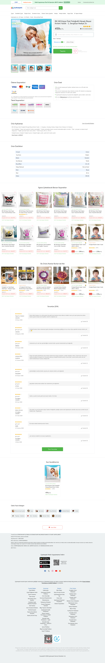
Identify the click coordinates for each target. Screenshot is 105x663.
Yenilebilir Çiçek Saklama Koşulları (32, 602)
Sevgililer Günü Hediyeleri (73, 591)
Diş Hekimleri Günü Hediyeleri (73, 624)
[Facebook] (45, 571)
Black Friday (73, 608)
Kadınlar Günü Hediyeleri (72, 594)
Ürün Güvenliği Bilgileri (88, 123)
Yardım (79, 2)
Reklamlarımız (45, 600)
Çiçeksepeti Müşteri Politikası (46, 593)
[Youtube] (56, 571)
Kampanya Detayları (46, 602)
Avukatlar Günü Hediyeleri (73, 613)
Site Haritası (32, 605)
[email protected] (24, 536)
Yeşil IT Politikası (46, 631)
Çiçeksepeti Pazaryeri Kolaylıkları (59, 600)
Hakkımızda (45, 590)
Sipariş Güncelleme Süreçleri (32, 612)
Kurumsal (45, 588)
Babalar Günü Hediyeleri (73, 601)
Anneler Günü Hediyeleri (72, 598)
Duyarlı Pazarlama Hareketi (45, 605)
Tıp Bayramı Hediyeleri (72, 610)
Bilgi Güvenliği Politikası (46, 629)
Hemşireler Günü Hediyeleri (73, 617)
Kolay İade (59, 598)
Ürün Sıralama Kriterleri (32, 608)
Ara (61, 8)
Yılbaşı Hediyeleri (73, 606)
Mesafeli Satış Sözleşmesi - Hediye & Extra (45, 623)
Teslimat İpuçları (32, 610)
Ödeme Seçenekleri (59, 603)
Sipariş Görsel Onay (32, 615)
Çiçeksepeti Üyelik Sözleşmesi (45, 610)
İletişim (59, 588)
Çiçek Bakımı (32, 590)
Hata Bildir (53, 527)
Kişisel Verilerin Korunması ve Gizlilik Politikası (46, 615)
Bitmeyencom (57, 42)
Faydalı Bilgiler (32, 588)
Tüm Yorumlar (52, 449)
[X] (49, 571)
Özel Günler (32, 596)
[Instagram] (52, 571)
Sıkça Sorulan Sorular (59, 592)
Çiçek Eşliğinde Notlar (32, 592)
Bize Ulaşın (59, 590)
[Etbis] (48, 639)
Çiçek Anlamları (32, 594)
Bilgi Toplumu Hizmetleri (46, 608)
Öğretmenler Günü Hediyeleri (72, 603)
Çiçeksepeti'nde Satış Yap (88, 2)
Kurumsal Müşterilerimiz (46, 598)
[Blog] (60, 571)
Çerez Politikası (45, 627)
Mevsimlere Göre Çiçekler (32, 599)
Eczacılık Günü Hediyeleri (72, 620)
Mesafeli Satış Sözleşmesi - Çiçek (45, 619)
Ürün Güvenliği (45, 596)
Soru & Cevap (70, 42)
